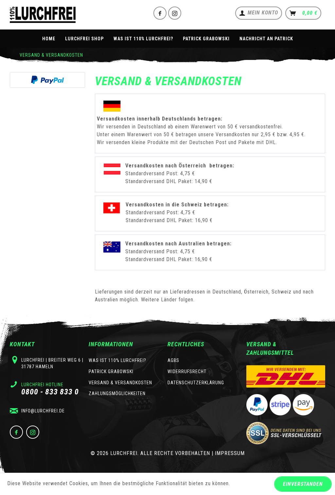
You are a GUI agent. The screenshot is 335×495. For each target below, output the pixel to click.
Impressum (230, 453)
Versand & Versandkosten (120, 382)
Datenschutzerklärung (196, 382)
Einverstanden (303, 484)
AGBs (173, 360)
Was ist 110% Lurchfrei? (117, 360)
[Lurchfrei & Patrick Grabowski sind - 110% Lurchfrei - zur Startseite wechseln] (43, 15)
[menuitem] (258, 13)
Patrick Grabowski (111, 371)
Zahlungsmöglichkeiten (117, 393)
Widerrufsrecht (187, 371)
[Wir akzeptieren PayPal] (47, 80)
